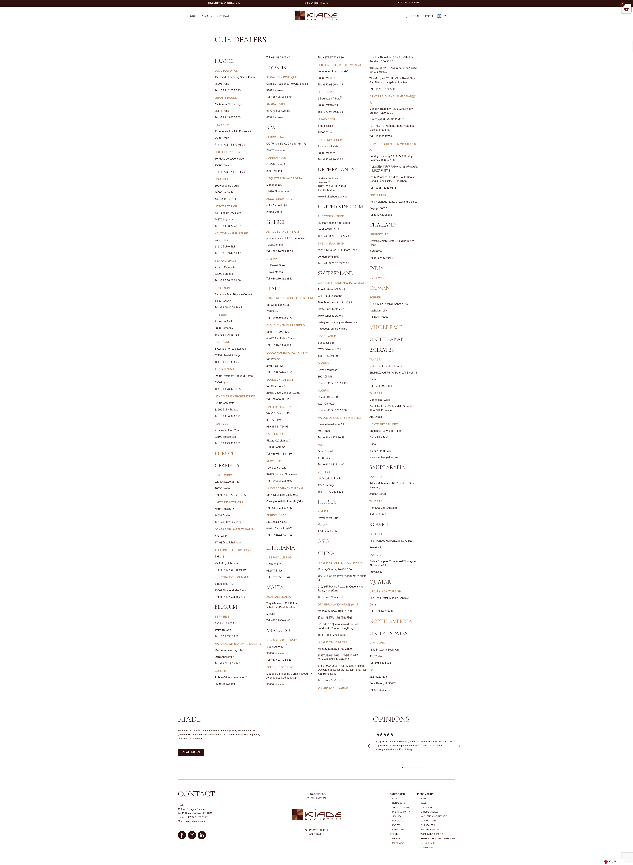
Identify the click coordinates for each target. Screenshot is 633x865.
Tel (268, 508)
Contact (223, 16)
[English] (441, 16)
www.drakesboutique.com (333, 197)
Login (415, 17)
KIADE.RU (324, 511)
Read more (191, 752)
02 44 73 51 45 (228, 199)
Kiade (206, 16)
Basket (428, 17)
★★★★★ (384, 734)
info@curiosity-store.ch (331, 309)
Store (191, 16)
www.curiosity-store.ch (331, 316)
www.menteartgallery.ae (383, 457)
